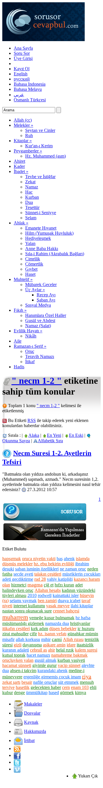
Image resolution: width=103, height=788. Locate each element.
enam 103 (80, 687)
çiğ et (49, 584)
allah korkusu (28, 639)
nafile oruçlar (45, 682)
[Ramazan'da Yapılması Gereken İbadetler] (45, 540)
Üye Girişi (23, 58)
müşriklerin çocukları (81, 574)
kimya (80, 692)
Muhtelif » (23, 279)
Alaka (33, 435)
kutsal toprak (13, 655)
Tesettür (32, 207)
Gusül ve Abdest (40, 320)
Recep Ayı (46, 294)
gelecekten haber (46, 687)
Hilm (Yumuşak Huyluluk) (49, 233)
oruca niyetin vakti (39, 558)
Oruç (29, 351)
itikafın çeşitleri (16, 628)
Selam (30, 217)
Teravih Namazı (39, 356)
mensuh (87, 682)
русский (22, 79)
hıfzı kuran (64, 584)
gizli (17, 644)
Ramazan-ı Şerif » (30, 346)
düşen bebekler (62, 628)
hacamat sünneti (16, 665)
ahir (51, 650)
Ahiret (19, 161)
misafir (8, 639)
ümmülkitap (36, 692)
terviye (8, 687)
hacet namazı (38, 655)
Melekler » (23, 125)
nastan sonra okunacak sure (27, 610)
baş (60, 558)
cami (57, 639)
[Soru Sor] (45, 520)
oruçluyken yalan (17, 660)
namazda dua (57, 623)
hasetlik (22, 687)
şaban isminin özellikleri (37, 568)
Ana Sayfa (23, 48)
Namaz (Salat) (38, 325)
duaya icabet (69, 600)
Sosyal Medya (38, 305)
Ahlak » (21, 222)
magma (35, 585)
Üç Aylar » (35, 289)
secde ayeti (23, 574)
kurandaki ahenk (52, 670)
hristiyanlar (80, 623)
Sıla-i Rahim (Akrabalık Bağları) (54, 253)
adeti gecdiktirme (17, 579)
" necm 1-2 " (36, 380)
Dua (29, 202)
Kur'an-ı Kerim (39, 145)
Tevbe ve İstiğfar (40, 176)
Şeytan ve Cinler (40, 130)
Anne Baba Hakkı (41, 248)
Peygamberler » (28, 150)
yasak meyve (58, 605)
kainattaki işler (66, 595)
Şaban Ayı (46, 299)
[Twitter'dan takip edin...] (17, 762)
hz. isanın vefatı (52, 633)
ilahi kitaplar (82, 605)
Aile (17, 341)
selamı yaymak (23, 600)
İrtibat (29, 740)
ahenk (69, 558)
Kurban (32, 197)
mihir (46, 639)
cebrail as (38, 650)
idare (71, 644)
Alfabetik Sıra (50, 440)
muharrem (15, 617)
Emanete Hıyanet (40, 228)
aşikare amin (54, 644)
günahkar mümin (83, 633)
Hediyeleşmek (38, 238)
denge (19, 692)
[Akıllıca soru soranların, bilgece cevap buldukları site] (43, 39)
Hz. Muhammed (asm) (45, 156)
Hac (29, 192)
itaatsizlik (85, 644)
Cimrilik (32, 258)
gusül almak (45, 660)
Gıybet (31, 269)
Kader (19, 166)
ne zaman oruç (73, 568)
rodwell (45, 595)
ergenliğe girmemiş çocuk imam (52, 676)
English (20, 73)
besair (26, 682)
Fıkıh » (20, 310)
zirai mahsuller (15, 633)
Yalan (30, 243)
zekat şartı (11, 682)
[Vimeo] (17, 769)
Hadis (19, 366)
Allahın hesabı (48, 590)
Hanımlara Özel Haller (45, 315)
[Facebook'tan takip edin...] (17, 755)
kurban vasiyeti (71, 660)
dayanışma (32, 644)
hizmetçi (18, 584)
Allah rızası (73, 639)
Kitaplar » (23, 140)
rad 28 (40, 579)
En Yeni (54, 435)
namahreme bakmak (69, 655)
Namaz (31, 186)
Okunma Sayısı (16, 440)
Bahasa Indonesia (29, 84)
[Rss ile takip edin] (17, 748)
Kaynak (31, 722)
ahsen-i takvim (23, 670)
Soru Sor (22, 53)
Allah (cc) (23, 120)
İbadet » (21, 171)
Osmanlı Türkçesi (30, 99)
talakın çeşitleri (47, 574)
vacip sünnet (69, 665)
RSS (31, 420)
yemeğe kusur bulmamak (51, 617)
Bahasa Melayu (28, 89)
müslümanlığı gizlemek (23, 623)
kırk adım (39, 628)
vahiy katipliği (60, 579)
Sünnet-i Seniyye (40, 212)
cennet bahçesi (66, 610)
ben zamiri (47, 600)
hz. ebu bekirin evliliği (54, 563)
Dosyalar (32, 713)
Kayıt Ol (21, 68)
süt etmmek (68, 682)
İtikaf (30, 361)
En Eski (76, 435)
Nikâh (30, 335)
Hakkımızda (35, 731)
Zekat (30, 181)
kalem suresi (86, 650)
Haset (30, 274)
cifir (33, 633)
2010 (32, 595)
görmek (67, 692)
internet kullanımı (29, 605)
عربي (19, 94)
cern (66, 687)
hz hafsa (83, 617)
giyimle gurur (44, 665)
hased (54, 692)
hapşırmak (11, 558)
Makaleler (33, 703)
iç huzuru (86, 628)
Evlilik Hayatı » (28, 330)
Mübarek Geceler (41, 284)
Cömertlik (34, 264)
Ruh (29, 135)
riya (86, 676)
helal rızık (65, 650)
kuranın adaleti (15, 650)
